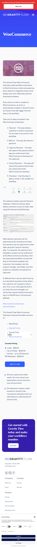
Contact (19, 483)
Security (19, 487)
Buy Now (13, 445)
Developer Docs (10, 510)
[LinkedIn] (6, 473)
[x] (10, 473)
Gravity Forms (14, 328)
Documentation (10, 506)
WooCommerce (15, 337)
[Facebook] (14, 473)
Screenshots (9, 501)
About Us (8, 483)
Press (7, 487)
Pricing (7, 497)
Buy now (19, 6)
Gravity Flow (16, 15)
